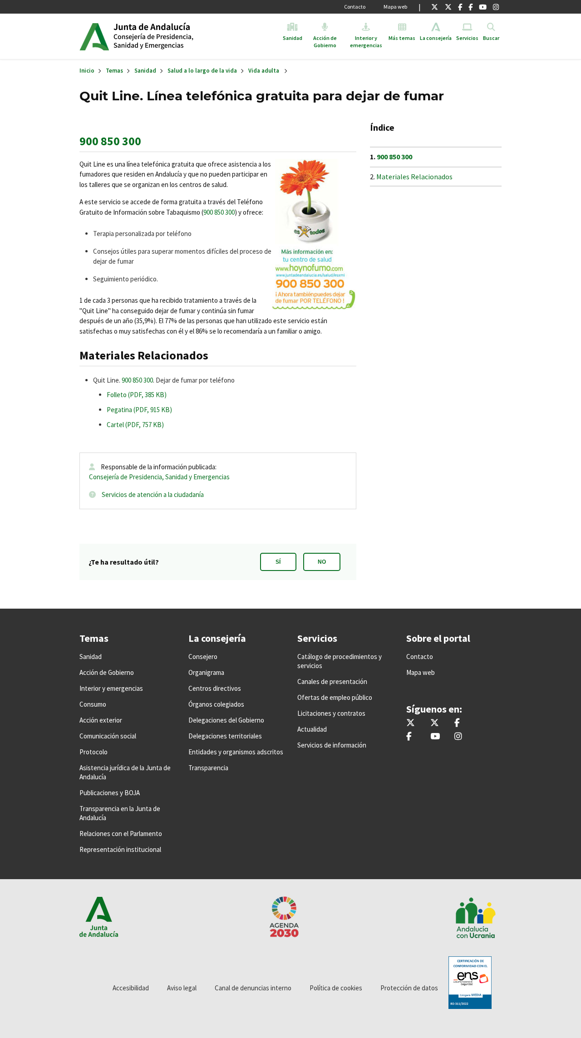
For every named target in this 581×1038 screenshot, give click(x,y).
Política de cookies (336, 988)
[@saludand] (448, 6)
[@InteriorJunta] (434, 6)
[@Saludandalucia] (470, 6)
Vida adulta (263, 70)
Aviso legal (182, 988)
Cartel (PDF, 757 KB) (135, 424)
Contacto (354, 6)
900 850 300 (110, 140)
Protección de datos (409, 988)
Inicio (183, 36)
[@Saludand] (483, 6)
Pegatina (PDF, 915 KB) (139, 409)
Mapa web (395, 6)
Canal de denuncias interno (253, 988)
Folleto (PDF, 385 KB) (137, 394)
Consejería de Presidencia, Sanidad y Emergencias (159, 476)
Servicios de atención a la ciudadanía (153, 494)
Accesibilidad (131, 988)
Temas (114, 70)
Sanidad (145, 70)
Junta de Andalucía (94, 36)
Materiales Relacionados (414, 176)
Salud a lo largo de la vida (202, 70)
